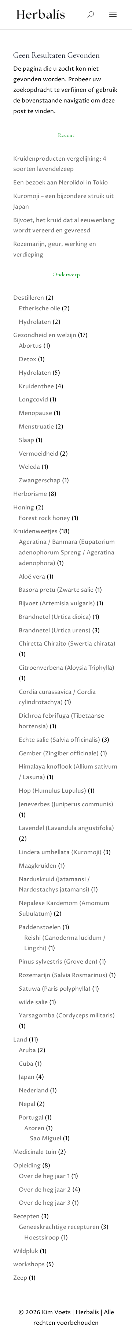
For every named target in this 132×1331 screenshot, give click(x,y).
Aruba (27, 1050)
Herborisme (30, 494)
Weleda (29, 467)
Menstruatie (36, 427)
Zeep (20, 1278)
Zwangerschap (39, 480)
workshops (29, 1264)
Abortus (30, 346)
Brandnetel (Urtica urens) (55, 631)
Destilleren (28, 298)
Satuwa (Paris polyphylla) (55, 989)
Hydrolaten (35, 322)
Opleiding (27, 1166)
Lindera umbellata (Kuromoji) (60, 852)
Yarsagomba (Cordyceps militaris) (67, 1016)
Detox (27, 359)
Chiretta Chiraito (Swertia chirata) (67, 644)
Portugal (31, 1118)
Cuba (26, 1064)
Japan (26, 1077)
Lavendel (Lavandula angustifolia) (66, 828)
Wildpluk (25, 1251)
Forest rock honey (44, 518)
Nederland (33, 1091)
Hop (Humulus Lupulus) (52, 791)
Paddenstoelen (40, 927)
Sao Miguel (45, 1138)
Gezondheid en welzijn (44, 335)
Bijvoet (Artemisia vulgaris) (57, 603)
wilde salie (33, 1002)
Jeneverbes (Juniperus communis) (66, 804)
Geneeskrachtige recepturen (59, 1227)
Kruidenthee (36, 386)
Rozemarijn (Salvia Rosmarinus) (63, 975)
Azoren (34, 1128)
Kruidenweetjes (35, 531)
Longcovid (33, 400)
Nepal (27, 1104)
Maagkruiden (37, 866)
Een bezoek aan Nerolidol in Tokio (60, 183)
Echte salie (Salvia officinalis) (59, 740)
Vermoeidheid (38, 454)
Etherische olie (39, 308)
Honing (23, 508)
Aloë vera (32, 577)
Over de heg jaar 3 (44, 1203)
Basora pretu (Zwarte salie (56, 590)
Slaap (26, 440)
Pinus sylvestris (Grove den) (58, 962)
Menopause (35, 413)
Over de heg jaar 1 (44, 1176)
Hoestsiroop (41, 1238)
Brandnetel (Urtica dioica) (55, 617)
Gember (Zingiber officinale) (59, 753)
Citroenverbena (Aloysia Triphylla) (66, 668)
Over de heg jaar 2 (45, 1190)
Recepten (26, 1216)
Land (20, 1040)
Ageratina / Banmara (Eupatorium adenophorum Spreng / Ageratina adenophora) (67, 552)
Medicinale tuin (34, 1152)
